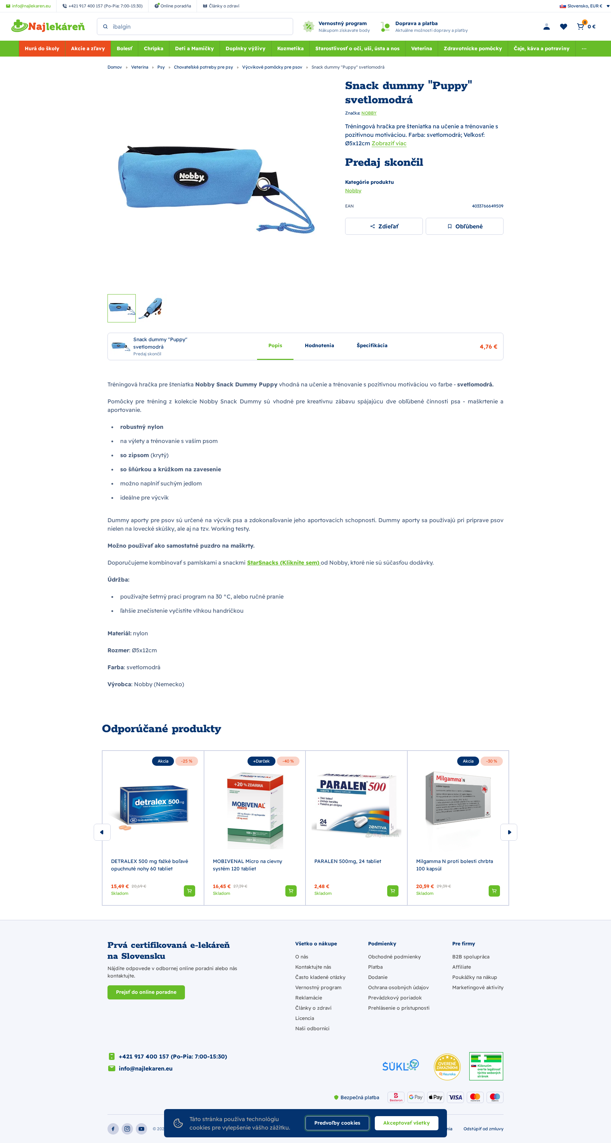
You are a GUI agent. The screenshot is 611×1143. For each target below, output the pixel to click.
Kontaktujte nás (313, 967)
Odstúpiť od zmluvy (484, 1128)
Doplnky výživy (246, 48)
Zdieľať (388, 226)
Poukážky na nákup (474, 977)
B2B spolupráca (470, 957)
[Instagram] (127, 1129)
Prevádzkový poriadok (395, 998)
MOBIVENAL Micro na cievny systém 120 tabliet (247, 865)
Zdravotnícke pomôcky (473, 48)
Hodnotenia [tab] (319, 345)
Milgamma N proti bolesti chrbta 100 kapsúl (454, 865)
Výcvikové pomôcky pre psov (272, 67)
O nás (301, 957)
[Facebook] (113, 1129)
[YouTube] (141, 1129)
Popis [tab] (275, 345)
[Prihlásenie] (547, 26)
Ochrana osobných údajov (398, 987)
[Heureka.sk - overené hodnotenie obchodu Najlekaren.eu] (447, 1067)
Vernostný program (318, 987)
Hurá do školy (42, 48)
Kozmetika (290, 48)
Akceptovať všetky (406, 1123)
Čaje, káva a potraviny (542, 48)
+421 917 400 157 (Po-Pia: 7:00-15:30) (173, 1056)
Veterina (421, 48)
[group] (153, 828)
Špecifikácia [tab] (372, 345)
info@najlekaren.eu (146, 1068)
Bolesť (124, 48)
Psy (161, 67)
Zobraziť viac (389, 143)
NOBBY (369, 113)
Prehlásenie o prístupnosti (399, 1008)
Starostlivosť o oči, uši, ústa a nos (357, 48)
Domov (115, 67)
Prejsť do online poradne (146, 992)
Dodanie (378, 977)
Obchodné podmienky (394, 957)
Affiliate (461, 967)
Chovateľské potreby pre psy (204, 67)
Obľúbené (469, 226)
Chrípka (153, 48)
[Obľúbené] (564, 26)
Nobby (353, 190)
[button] (189, 891)
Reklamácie (308, 998)
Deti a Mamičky (194, 48)
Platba (375, 967)
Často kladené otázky (320, 977)
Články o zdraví (313, 1008)
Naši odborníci (312, 1028)
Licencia (304, 1018)
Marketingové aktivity (478, 987)
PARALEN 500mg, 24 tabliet (347, 861)
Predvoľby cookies (337, 1123)
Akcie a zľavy (88, 48)
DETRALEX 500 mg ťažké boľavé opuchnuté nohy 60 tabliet (149, 865)
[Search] (105, 26)
